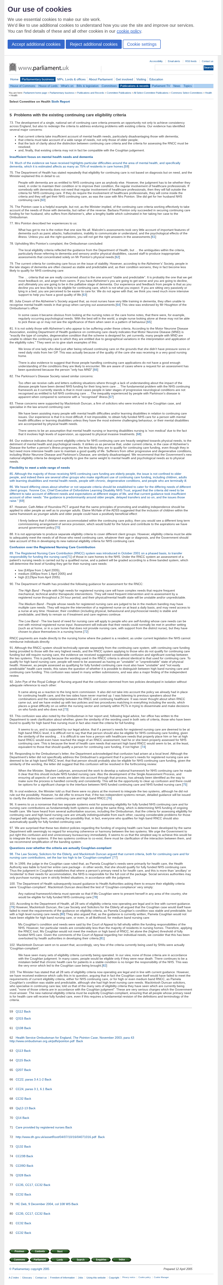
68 (138, 434)
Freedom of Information (62, 1277)
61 (153, 236)
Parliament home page (35, 92)
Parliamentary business (38, 79)
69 (22, 500)
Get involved (124, 79)
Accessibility (156, 61)
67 (111, 397)
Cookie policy (145, 1277)
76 (109, 798)
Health (208, 92)
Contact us (207, 61)
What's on (67, 86)
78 (95, 897)
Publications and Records (90, 92)
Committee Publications (119, 92)
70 (57, 527)
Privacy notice (128, 1277)
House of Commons (22, 86)
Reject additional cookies (94, 44)
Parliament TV (161, 86)
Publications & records (134, 86)
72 (86, 631)
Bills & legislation (87, 86)
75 (184, 784)
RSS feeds (191, 61)
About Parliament (101, 79)
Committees (109, 86)
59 (126, 166)
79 (12, 907)
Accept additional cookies (36, 44)
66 (95, 369)
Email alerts (174, 61)
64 (118, 304)
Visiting (141, 79)
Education (156, 79)
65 (149, 322)
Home (14, 79)
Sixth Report (60, 101)
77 (115, 857)
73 (66, 709)
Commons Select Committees (187, 92)
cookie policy (129, 31)
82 (104, 965)
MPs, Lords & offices (71, 79)
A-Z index (14, 1277)
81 (102, 938)
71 (69, 556)
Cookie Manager (161, 1277)
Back (27, 1011)
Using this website (96, 1277)
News (176, 86)
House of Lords (48, 86)
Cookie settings (142, 44)
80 (62, 914)
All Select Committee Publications (151, 92)
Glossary (27, 1277)
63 (84, 294)
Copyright (114, 1277)
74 (143, 747)
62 (117, 257)
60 (43, 200)
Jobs (80, 1277)
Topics (188, 86)
